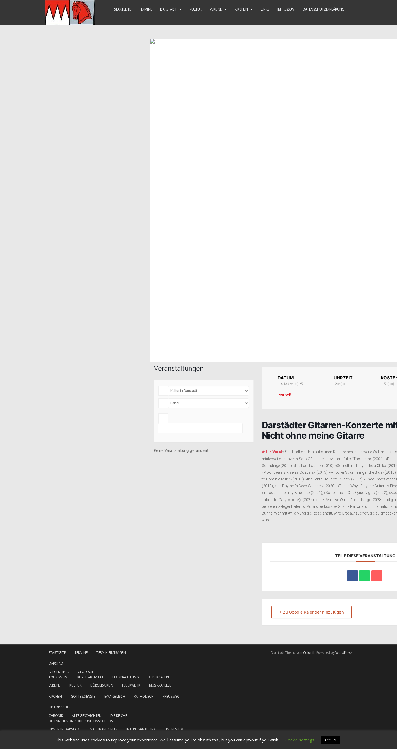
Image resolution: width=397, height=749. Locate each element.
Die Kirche (118, 715)
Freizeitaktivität (89, 677)
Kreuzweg (171, 696)
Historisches (59, 707)
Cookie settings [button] (299, 740)
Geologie (86, 672)
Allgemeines (59, 672)
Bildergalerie (159, 677)
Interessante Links (141, 729)
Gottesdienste (83, 696)
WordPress (343, 652)
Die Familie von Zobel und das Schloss (81, 721)
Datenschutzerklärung (323, 9)
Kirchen (241, 9)
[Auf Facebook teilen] (352, 575)
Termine (145, 9)
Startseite (122, 9)
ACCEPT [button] (330, 740)
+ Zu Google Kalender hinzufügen (311, 612)
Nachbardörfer (103, 729)
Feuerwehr (131, 685)
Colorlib (309, 652)
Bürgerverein (101, 685)
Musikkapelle (160, 685)
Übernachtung (125, 677)
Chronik (56, 715)
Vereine (216, 9)
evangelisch (114, 696)
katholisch (144, 696)
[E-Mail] (376, 575)
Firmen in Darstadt (65, 729)
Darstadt (168, 9)
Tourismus (58, 677)
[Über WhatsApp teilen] (364, 575)
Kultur (196, 9)
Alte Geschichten (87, 715)
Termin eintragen (111, 652)
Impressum (286, 9)
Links (265, 9)
